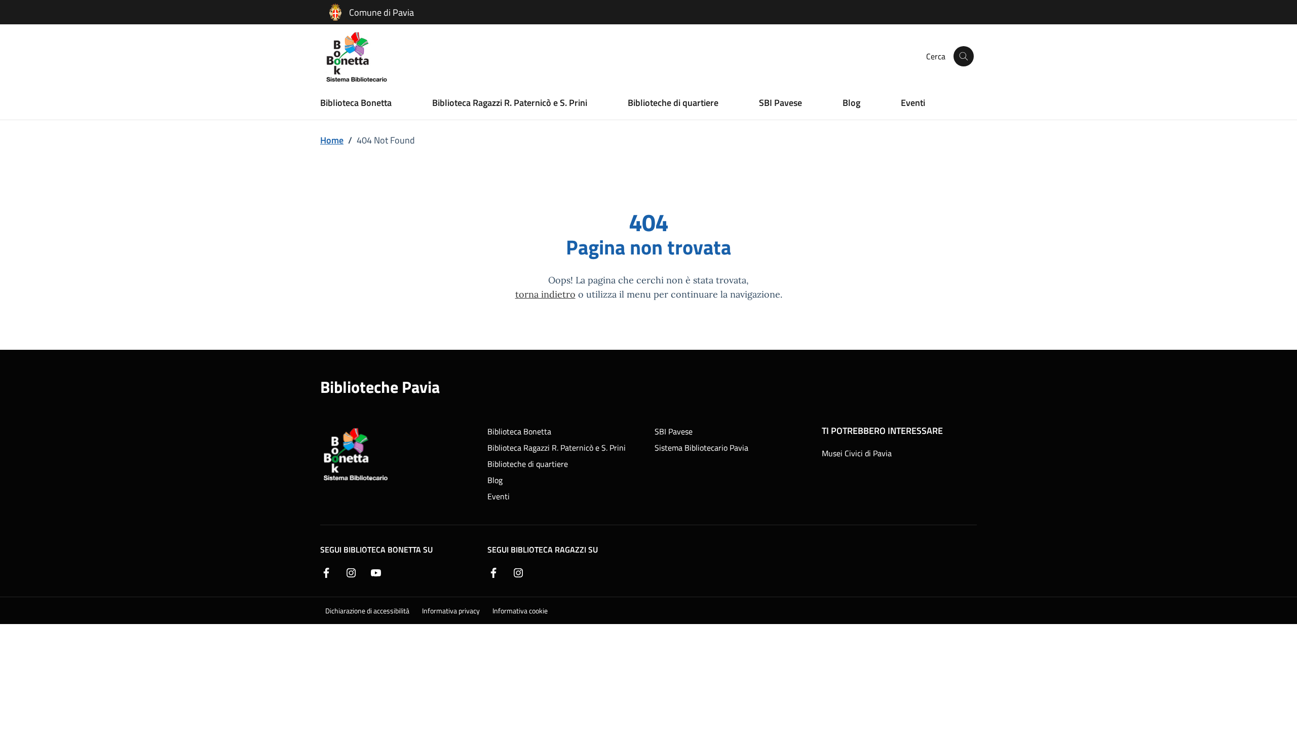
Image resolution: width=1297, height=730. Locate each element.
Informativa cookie (520, 610)
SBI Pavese (780, 102)
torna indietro (545, 293)
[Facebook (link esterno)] (326, 571)
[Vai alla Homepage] (362, 56)
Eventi (913, 102)
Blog (851, 102)
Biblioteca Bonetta (356, 102)
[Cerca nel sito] (963, 56)
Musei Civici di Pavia (857, 453)
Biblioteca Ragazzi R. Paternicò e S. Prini (509, 102)
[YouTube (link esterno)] (376, 571)
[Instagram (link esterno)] (351, 571)
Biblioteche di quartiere (673, 102)
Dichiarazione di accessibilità (367, 610)
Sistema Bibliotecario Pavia (701, 447)
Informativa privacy (451, 610)
